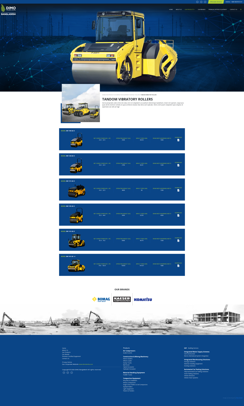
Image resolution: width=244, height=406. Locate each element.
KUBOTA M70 (127, 353)
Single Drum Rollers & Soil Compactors (135, 384)
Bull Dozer (126, 365)
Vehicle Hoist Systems (191, 378)
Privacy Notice (67, 362)
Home (171, 9)
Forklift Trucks (127, 375)
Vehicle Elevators (189, 376)
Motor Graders (127, 359)
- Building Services (191, 348)
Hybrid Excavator (128, 367)
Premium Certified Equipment (218, 9)
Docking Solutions (189, 366)
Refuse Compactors (129, 382)
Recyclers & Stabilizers (130, 380)
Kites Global (239, 398)
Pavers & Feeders (128, 391)
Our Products (189, 9)
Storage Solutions (189, 361)
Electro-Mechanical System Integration (196, 356)
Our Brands (201, 9)
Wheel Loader (127, 361)
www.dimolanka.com (86, 364)
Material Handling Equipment (193, 364)
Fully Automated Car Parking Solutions (196, 371)
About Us (179, 9)
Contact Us (233, 9)
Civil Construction (189, 354)
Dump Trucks (127, 363)
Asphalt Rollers (127, 387)
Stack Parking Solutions (191, 374)
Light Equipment (128, 389)
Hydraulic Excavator (129, 369)
